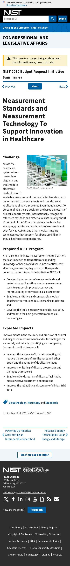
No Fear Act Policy (17, 541)
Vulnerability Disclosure (47, 534)
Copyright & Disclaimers (20, 534)
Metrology (34, 402)
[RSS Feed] (49, 499)
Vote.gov (57, 554)
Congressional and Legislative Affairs (26, 40)
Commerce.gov (15, 554)
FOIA (32, 541)
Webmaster (8, 492)
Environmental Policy (48, 541)
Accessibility (31, 527)
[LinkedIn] (20, 499)
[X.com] (6, 499)
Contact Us (22, 492)
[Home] (12, 12)
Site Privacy (16, 527)
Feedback (37, 510)
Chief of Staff (39, 27)
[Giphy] (42, 499)
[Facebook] (13, 499)
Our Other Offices (37, 492)
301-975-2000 (9, 486)
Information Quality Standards (44, 547)
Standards (51, 402)
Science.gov (32, 554)
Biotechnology (17, 402)
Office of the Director (16, 27)
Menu (62, 18)
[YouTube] (34, 499)
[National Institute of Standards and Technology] (26, 470)
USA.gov (46, 554)
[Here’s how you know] (35, 4)
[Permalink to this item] (22, 157)
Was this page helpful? (35, 455)
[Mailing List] (56, 499)
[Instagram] (27, 499)
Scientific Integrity (16, 547)
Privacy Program (49, 527)
